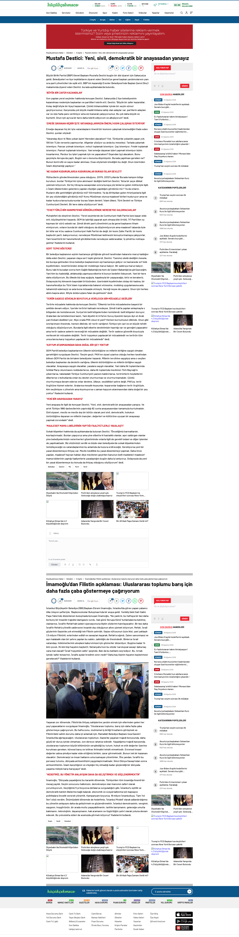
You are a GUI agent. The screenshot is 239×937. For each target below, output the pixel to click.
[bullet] (83, 564)
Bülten (112, 20)
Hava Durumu (101, 901)
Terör (85, 467)
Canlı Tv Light (52, 921)
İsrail (58, 821)
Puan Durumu (119, 901)
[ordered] (80, 564)
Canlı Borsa (96, 913)
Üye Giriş (154, 913)
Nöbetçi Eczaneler (77, 921)
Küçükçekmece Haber (55, 53)
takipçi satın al (75, 929)
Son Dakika (51, 12)
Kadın (115, 12)
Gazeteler (169, 12)
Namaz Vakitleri (66, 901)
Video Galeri (138, 917)
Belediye (51, 467)
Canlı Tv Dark (74, 913)
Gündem (80, 12)
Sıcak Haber (138, 929)
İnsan (50, 821)
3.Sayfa (93, 20)
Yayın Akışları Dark (77, 917)
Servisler (66, 12)
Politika (146, 20)
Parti (77, 467)
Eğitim (128, 20)
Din (120, 20)
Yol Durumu (166, 901)
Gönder (54, 564)
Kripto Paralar (185, 901)
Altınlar (118, 913)
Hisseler (136, 901)
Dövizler (118, 917)
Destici (61, 467)
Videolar (143, 12)
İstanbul (67, 821)
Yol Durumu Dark (53, 917)
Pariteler (150, 901)
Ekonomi (93, 12)
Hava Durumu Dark (54, 913)
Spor (105, 12)
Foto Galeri (128, 12)
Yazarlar (155, 12)
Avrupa (102, 20)
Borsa (49, 901)
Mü (70, 467)
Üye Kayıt (154, 917)
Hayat (137, 20)
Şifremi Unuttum (157, 921)
